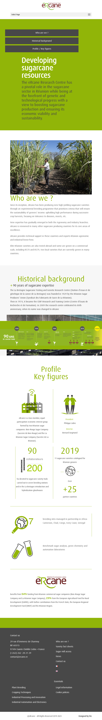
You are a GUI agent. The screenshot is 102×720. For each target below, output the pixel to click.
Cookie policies (62, 692)
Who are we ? (41, 33)
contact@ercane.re (19, 657)
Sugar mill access (63, 651)
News (58, 656)
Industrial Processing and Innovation (29, 697)
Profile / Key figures (42, 49)
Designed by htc (85, 716)
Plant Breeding (19, 687)
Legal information (64, 687)
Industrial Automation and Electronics (29, 702)
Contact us (60, 661)
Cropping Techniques (21, 692)
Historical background (42, 41)
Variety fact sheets (64, 646)
